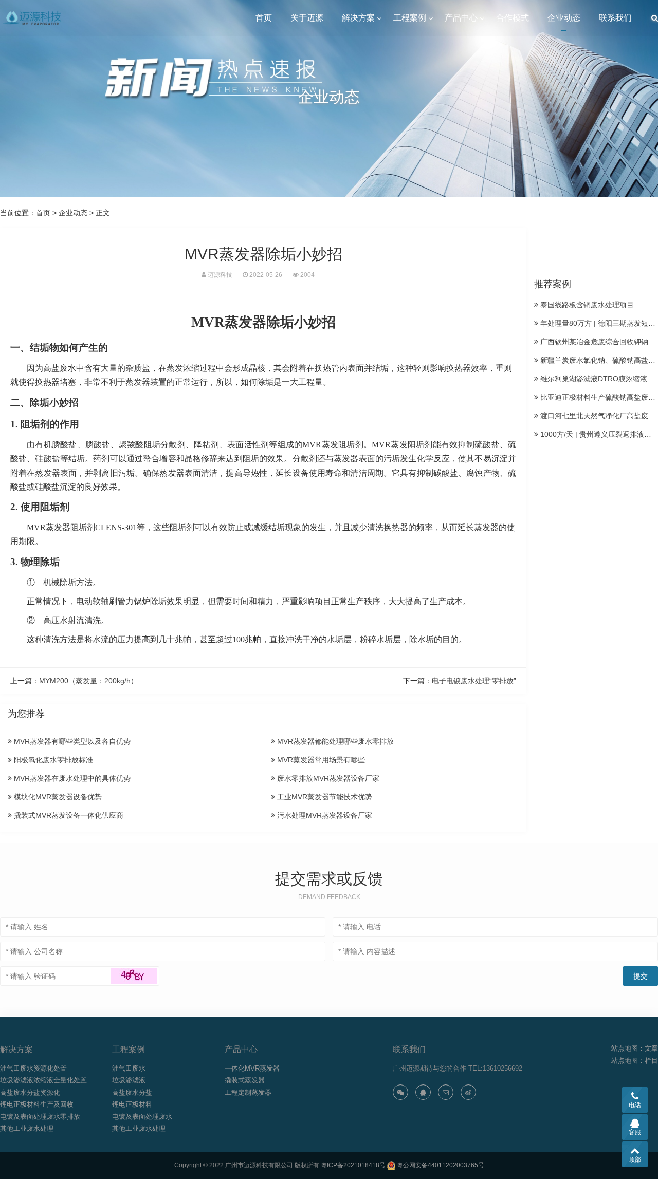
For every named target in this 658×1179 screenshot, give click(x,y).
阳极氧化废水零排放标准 (52, 760)
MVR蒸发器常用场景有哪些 (320, 760)
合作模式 (512, 17)
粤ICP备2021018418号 (353, 1165)
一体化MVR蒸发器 (252, 1068)
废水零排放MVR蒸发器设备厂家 (327, 778)
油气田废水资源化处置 (33, 1068)
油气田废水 (128, 1068)
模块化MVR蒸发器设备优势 (57, 797)
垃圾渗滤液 (128, 1080)
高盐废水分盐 (132, 1092)
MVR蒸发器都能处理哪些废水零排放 (334, 741)
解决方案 (358, 17)
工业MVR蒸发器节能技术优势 (323, 797)
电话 (635, 1105)
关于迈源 (306, 17)
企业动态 (563, 17)
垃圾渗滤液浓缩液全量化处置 (43, 1080)
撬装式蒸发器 (245, 1080)
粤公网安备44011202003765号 (440, 1165)
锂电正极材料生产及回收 (37, 1104)
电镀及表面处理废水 (142, 1116)
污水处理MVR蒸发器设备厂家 (323, 815)
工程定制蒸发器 (248, 1092)
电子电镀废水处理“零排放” (474, 681)
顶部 (635, 1159)
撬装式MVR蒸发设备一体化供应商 (67, 815)
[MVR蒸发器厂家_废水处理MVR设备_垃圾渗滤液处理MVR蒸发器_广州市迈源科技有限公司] (33, 18)
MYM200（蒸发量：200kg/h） (88, 681)
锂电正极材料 (132, 1104)
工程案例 (409, 17)
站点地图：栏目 (634, 1060)
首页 (263, 17)
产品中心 (461, 17)
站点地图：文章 (634, 1048)
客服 (635, 1132)
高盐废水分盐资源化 (30, 1092)
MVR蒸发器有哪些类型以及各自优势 (71, 741)
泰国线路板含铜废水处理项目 (586, 305)
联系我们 (615, 17)
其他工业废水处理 (26, 1128)
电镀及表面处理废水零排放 (40, 1116)
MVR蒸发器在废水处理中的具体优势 (71, 778)
